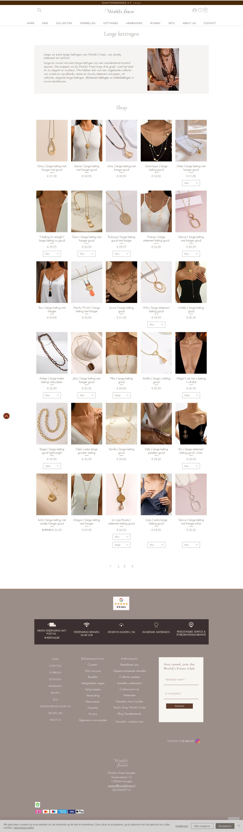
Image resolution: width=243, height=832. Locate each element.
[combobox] (191, 183)
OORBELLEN (55, 672)
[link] (205, 9)
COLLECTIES (55, 665)
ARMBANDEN (55, 686)
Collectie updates (129, 677)
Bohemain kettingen (97, 77)
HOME (55, 659)
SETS (55, 699)
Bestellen (93, 677)
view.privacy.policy (24, 827)
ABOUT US (55, 719)
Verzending (92, 695)
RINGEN (55, 692)
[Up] (6, 416)
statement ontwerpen (108, 74)
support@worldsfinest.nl (121, 786)
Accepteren (225, 826)
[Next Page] (132, 566)
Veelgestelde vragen (93, 683)
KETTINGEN (55, 679)
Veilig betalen (93, 689)
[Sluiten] (239, 826)
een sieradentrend (109, 63)
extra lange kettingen (69, 54)
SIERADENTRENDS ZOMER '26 (55, 706)
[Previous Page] (110, 566)
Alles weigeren (202, 826)
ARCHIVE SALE (55, 713)
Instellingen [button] (181, 826)
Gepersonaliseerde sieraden (129, 671)
